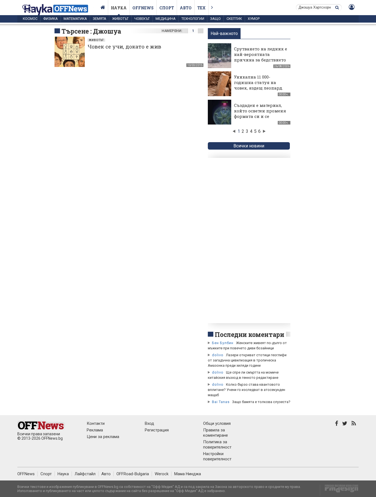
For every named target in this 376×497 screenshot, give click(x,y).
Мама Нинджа (187, 473)
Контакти (96, 423)
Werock (161, 473)
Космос (30, 19)
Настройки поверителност (217, 456)
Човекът (142, 19)
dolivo (218, 355)
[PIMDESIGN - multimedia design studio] (339, 490)
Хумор (254, 19)
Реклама (95, 430)
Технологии (192, 19)
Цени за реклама (103, 436)
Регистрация (157, 430)
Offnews (143, 7)
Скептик (234, 19)
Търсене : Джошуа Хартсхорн (91, 35)
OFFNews (26, 473)
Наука (119, 7)
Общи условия (217, 423)
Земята (99, 19)
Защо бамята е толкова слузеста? (261, 402)
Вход (149, 423)
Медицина (166, 19)
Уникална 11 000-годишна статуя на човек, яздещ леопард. (258, 82)
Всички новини (248, 145)
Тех (201, 7)
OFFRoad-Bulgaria (132, 473)
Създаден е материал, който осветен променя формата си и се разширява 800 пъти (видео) (260, 116)
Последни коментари (249, 334)
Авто (186, 7)
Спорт (166, 7)
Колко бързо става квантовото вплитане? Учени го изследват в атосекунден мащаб (246, 389)
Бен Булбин (222, 343)
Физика (50, 19)
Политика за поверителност (217, 444)
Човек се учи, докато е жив (124, 46)
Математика (75, 19)
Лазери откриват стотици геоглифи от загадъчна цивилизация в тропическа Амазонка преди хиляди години (247, 360)
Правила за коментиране (215, 433)
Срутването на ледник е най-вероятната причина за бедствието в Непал (260, 57)
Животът (120, 19)
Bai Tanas (221, 402)
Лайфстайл (85, 473)
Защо (215, 19)
